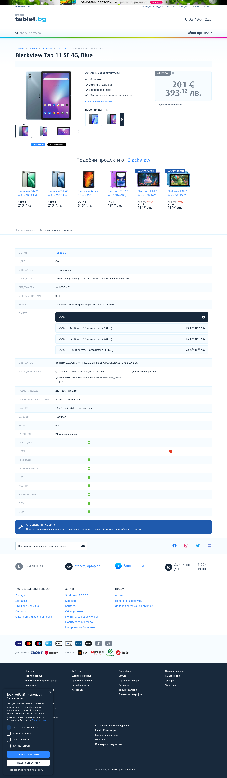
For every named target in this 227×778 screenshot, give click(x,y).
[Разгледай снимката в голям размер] (48, 95)
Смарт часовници (174, 671)
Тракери (169, 680)
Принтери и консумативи (108, 744)
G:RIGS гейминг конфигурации (112, 725)
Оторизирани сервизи (41, 524)
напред (78, 131)
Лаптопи (30, 671)
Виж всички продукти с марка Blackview (36, 202)
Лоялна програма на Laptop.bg (134, 606)
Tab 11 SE (60, 252)
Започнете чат (134, 566)
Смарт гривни (172, 675)
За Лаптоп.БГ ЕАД (76, 595)
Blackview (139, 160)
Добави (170, 104)
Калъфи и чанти (81, 685)
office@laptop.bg (87, 566)
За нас (207, 7)
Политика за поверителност (82, 616)
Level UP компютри (105, 730)
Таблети (76, 671)
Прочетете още (40, 720)
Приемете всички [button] (28, 754)
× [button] (49, 692)
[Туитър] (198, 546)
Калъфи (122, 675)
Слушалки (123, 685)
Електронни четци (82, 675)
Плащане (183, 7)
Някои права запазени (123, 769)
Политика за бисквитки (79, 622)
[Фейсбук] (174, 546)
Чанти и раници (34, 675)
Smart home (171, 685)
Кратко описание (25, 230)
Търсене (17, 33)
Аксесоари (77, 689)
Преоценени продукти (153, 7)
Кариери (70, 600)
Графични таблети (82, 680)
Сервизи (20, 611)
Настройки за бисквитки (80, 627)
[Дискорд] (209, 546)
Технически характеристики (56, 230)
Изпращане (39, 145)
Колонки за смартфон (130, 694)
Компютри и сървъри (106, 735)
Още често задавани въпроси (33, 616)
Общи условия (74, 611)
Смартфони (124, 671)
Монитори (30, 685)
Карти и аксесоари (128, 680)
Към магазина (24, 6)
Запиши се (83, 546)
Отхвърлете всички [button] (28, 762)
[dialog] (28, 732)
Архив (119, 595)
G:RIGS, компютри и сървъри (41, 680)
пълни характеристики (97, 101)
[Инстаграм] (186, 546)
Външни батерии (127, 689)
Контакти (196, 7)
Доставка (171, 7)
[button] (28, 769)
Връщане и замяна (27, 606)
